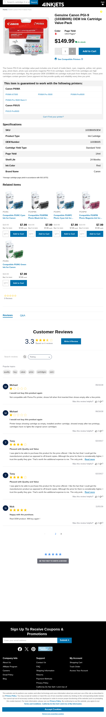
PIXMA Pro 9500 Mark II (16, 100)
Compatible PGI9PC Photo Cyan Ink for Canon (63, 216)
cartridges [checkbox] (41, 372)
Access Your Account (79, 670)
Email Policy (8, 675)
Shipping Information (45, 670)
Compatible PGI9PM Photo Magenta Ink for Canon (89, 216)
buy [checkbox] (15, 372)
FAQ (38, 666)
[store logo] (53, 4)
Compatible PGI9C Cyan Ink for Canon (14, 216)
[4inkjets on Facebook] (20, 650)
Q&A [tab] (22, 315)
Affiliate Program (10, 666)
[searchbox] (12, 356)
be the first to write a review (53, 561)
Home (5, 10)
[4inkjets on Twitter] (27, 650)
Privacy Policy (42, 683)
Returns (39, 675)
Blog (5, 679)
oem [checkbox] (52, 372)
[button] (45, 534)
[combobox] (20, 2)
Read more (90, 459)
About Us (7, 662)
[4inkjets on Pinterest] (33, 650)
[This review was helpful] (96, 401)
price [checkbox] (31, 372)
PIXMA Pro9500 (77, 94)
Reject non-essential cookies (53, 714)
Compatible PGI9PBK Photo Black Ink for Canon (38, 216)
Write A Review (71, 341)
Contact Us (41, 662)
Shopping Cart (76, 662)
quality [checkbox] (7, 372)
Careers (6, 670)
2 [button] (55, 534)
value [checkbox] (23, 372)
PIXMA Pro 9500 (45, 94)
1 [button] (50, 534)
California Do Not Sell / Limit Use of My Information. (62, 704)
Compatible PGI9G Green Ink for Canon (14, 265)
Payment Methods (44, 679)
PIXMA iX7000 (12, 94)
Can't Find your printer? (53, 117)
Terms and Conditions (32, 704)
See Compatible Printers (69, 59)
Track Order (75, 666)
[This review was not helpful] (100, 401)
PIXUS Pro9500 (12, 111)
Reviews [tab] (8, 315)
